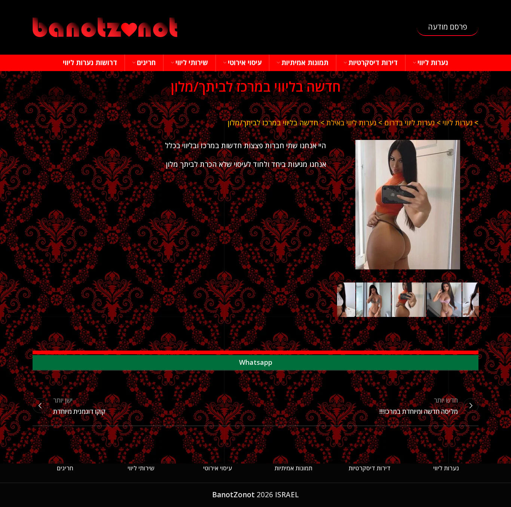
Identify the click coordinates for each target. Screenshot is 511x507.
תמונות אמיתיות (293, 468)
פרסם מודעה (447, 27)
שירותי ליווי (141, 468)
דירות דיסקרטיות (370, 468)
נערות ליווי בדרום (409, 123)
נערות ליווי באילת (351, 123)
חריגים (65, 468)
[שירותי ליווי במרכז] (407, 204)
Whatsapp (255, 362)
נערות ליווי (457, 123)
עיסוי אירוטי (217, 468)
